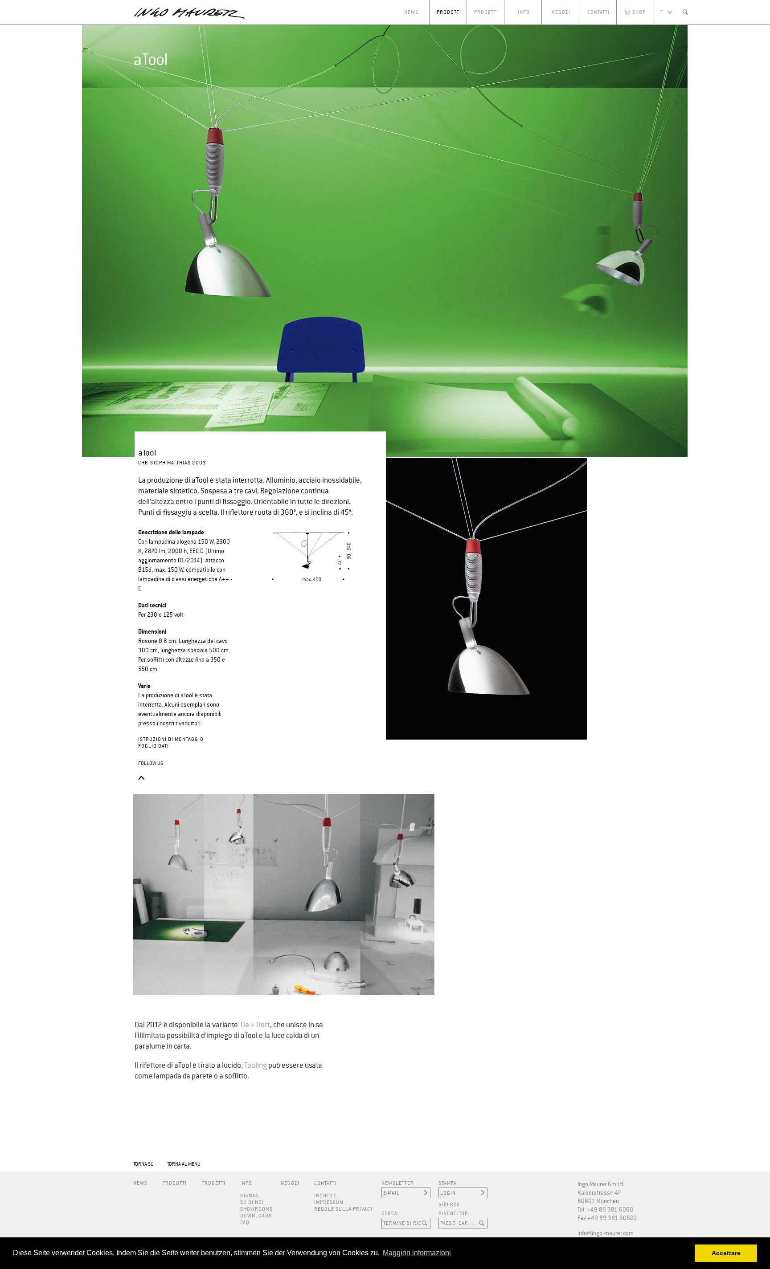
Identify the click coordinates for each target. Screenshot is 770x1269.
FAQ (245, 1222)
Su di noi (252, 1202)
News (411, 12)
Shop (639, 12)
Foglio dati (153, 746)
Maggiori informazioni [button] (417, 1253)
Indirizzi (326, 1196)
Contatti (598, 12)
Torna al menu (184, 1164)
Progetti (486, 12)
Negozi (561, 12)
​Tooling (255, 1066)
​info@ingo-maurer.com (606, 1233)
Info (524, 12)
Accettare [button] (726, 1253)
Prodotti (449, 12)
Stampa (249, 1196)
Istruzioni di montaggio (171, 739)
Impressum (329, 1202)
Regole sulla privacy (343, 1209)
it (661, 12)
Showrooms (256, 1209)
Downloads (256, 1216)
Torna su (143, 1164)
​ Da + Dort (254, 1025)
